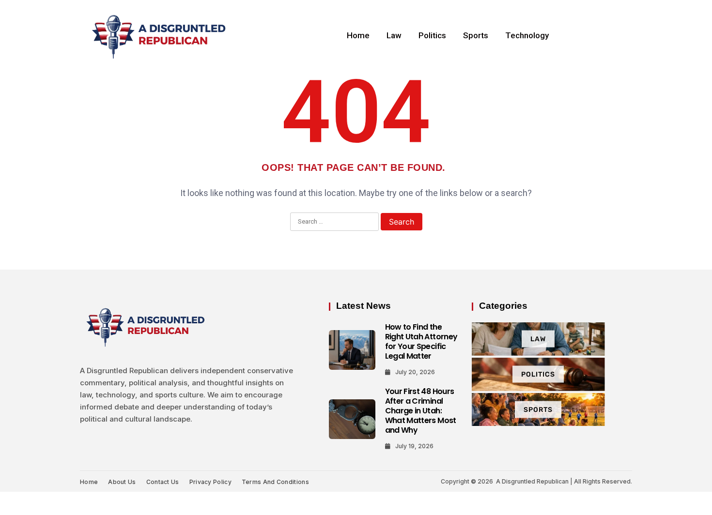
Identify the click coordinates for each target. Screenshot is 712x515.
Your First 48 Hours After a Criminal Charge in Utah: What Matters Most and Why (420, 411)
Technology (527, 35)
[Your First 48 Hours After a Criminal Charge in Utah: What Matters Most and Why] (352, 419)
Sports (475, 35)
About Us (122, 481)
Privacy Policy (210, 481)
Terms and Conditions (275, 481)
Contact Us (162, 481)
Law (394, 35)
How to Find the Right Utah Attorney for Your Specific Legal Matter (421, 341)
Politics (432, 35)
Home (358, 35)
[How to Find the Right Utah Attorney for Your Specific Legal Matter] (352, 350)
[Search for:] (334, 222)
